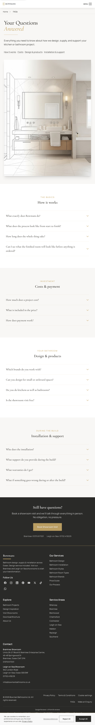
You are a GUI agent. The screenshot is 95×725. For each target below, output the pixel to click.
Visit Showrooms (10, 613)
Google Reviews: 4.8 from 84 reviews (47, 710)
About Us (7, 621)
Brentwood (54, 613)
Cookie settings (85, 695)
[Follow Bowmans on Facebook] (5, 583)
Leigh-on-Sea (55, 625)
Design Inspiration (11, 609)
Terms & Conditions (66, 695)
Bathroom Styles (56, 568)
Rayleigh (53, 632)
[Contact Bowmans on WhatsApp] (5, 589)
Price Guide (54, 580)
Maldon (52, 628)
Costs (20, 52)
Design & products (34, 52)
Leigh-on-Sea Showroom (14, 666)
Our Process (54, 584)
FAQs (72, 701)
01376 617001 (8, 662)
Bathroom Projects (11, 605)
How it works (10, 52)
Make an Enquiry (85, 701)
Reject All (67, 719)
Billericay (53, 605)
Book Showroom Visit (47, 526)
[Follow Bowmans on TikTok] (41, 583)
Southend (53, 636)
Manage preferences (50, 719)
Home (5, 11)
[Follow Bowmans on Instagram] (11, 583)
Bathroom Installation (58, 564)
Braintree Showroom (12, 649)
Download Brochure (11, 617)
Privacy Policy (49, 695)
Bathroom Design (56, 561)
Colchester (54, 621)
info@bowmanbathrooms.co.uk (16, 682)
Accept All (83, 719)
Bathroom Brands (56, 576)
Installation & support (54, 52)
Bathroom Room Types (59, 572)
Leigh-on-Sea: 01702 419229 (59, 536)
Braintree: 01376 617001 (34, 536)
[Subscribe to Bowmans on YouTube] (29, 583)
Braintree (53, 609)
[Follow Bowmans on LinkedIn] (17, 583)
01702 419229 (9, 676)
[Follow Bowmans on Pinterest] (23, 583)
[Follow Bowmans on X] (35, 583)
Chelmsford (54, 617)
